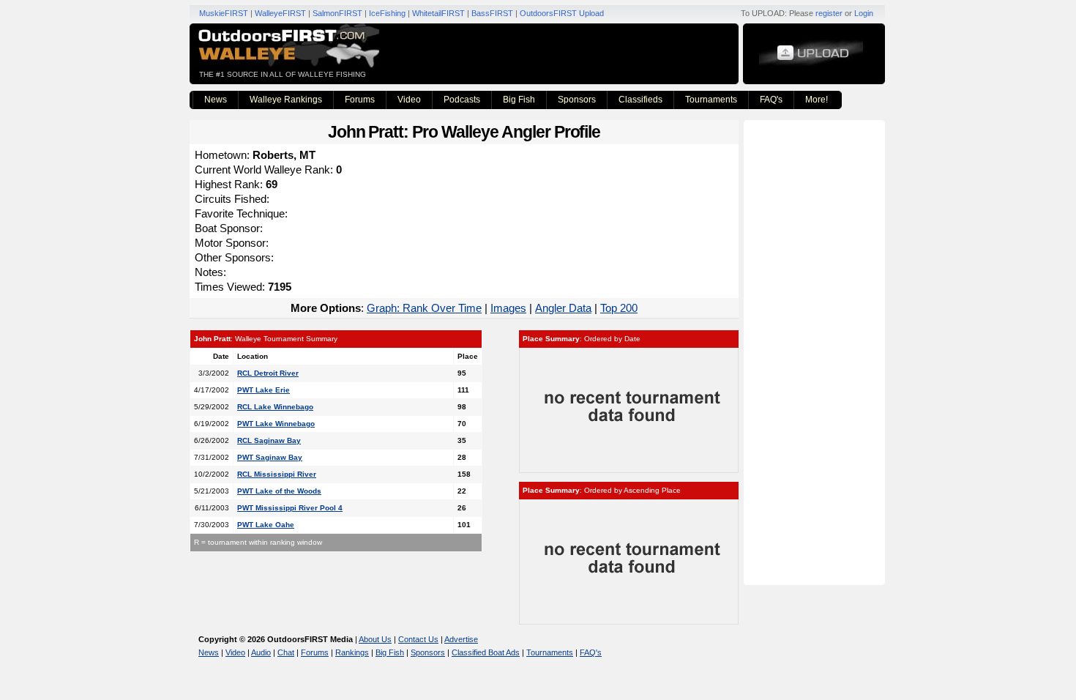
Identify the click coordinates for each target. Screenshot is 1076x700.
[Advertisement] (816, 351)
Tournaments (711, 99)
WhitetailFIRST (438, 13)
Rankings (352, 652)
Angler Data (563, 308)
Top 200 (619, 308)
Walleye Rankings (286, 99)
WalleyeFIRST (280, 13)
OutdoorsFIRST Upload (562, 13)
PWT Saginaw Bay (269, 457)
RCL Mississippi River (276, 474)
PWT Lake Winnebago (276, 424)
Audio (261, 652)
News (215, 99)
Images (508, 308)
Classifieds (640, 99)
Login (863, 13)
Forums (360, 99)
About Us (375, 639)
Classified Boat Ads (486, 652)
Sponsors (577, 99)
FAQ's (771, 99)
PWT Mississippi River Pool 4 (290, 508)
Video (409, 99)
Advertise (461, 639)
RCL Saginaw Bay (269, 440)
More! (816, 99)
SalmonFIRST (337, 13)
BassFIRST (492, 13)
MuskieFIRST (223, 13)
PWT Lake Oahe (265, 525)
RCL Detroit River (268, 373)
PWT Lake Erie (263, 390)
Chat (285, 652)
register (829, 13)
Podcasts (462, 99)
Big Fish (519, 99)
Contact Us (418, 639)
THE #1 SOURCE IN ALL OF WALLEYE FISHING (282, 74)
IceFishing (387, 13)
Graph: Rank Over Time (424, 308)
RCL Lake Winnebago (275, 407)
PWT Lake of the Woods (279, 491)
